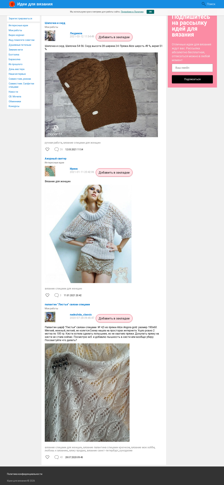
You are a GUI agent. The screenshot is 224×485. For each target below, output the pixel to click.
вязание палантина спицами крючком (106, 447)
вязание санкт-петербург (102, 450)
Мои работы (15, 30)
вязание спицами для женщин (82, 142)
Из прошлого (15, 64)
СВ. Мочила (15, 96)
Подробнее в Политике (132, 11)
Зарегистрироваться (20, 18)
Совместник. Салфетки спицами (21, 85)
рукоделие (126, 450)
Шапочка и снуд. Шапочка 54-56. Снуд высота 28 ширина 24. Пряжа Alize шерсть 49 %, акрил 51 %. (104, 47)
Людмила (76, 33)
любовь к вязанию (56, 450)
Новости (13, 91)
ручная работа (53, 142)
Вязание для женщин (58, 181)
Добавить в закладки (114, 37)
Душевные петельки (20, 45)
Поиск (211, 4)
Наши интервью (17, 74)
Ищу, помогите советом (21, 40)
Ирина (74, 168)
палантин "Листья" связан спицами (67, 304)
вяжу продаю (77, 450)
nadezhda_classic (81, 314)
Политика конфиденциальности (24, 474)
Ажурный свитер (55, 158)
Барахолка (14, 59)
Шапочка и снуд (55, 23)
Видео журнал (16, 35)
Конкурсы (14, 106)
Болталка (14, 54)
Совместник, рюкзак (20, 79)
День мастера (16, 69)
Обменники (15, 101)
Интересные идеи (18, 25)
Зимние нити (16, 49)
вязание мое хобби (143, 447)
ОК (150, 12)
